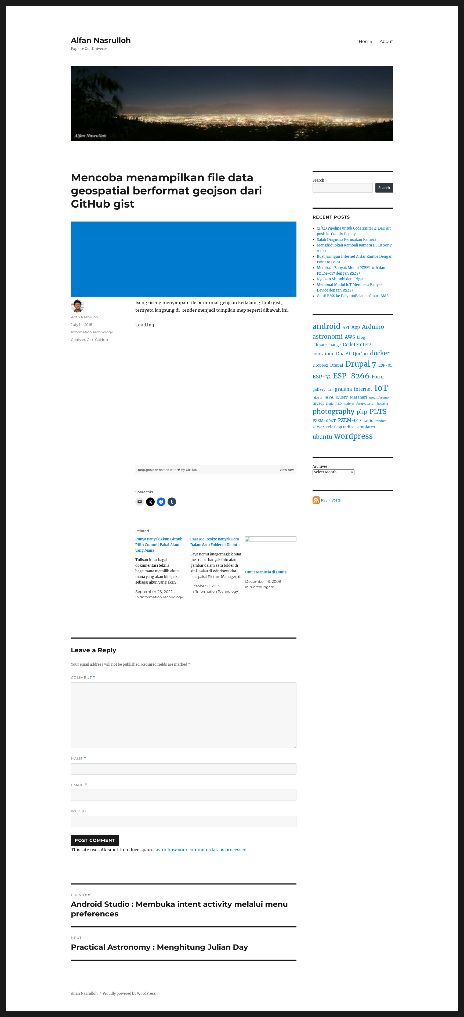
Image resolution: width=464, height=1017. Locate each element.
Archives (320, 466)
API (346, 327)
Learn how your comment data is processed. (201, 849)
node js (349, 404)
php (362, 411)
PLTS (378, 411)
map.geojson (148, 470)
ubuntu (322, 436)
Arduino (373, 326)
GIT (330, 390)
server (318, 427)
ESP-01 (385, 365)
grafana (343, 389)
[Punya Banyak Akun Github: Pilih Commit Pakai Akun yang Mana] (162, 568)
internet (363, 389)
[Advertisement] (185, 259)
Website (80, 811)
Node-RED (334, 404)
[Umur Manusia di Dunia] (270, 551)
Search (318, 180)
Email (79, 785)
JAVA (329, 397)
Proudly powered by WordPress (129, 993)
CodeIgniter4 (357, 345)
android (326, 326)
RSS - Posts (330, 500)
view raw (287, 470)
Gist (90, 339)
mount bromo (379, 397)
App (355, 327)
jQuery (342, 397)
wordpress (353, 436)
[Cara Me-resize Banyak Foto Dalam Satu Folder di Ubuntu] (217, 565)
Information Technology (92, 332)
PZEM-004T (324, 420)
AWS (350, 337)
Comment (83, 677)
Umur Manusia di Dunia (266, 572)
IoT (381, 388)
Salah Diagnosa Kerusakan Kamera (346, 239)
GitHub (191, 470)
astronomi (328, 336)
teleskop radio (339, 427)
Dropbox (320, 365)
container (323, 354)
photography (333, 411)
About (386, 41)
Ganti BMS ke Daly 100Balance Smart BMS (353, 296)
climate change (327, 344)
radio (368, 420)
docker (380, 353)
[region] (215, 393)
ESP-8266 (351, 375)
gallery (319, 389)
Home (365, 41)
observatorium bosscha (372, 404)
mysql (318, 403)
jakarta (317, 397)
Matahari (358, 397)
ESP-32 (322, 377)
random (381, 421)
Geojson (78, 339)
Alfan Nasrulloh (101, 40)
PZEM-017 (349, 420)
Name (78, 758)
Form (377, 377)
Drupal (336, 365)
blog (361, 337)
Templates (365, 427)
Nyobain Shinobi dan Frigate (341, 279)
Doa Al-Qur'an (352, 354)
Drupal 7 (360, 364)
